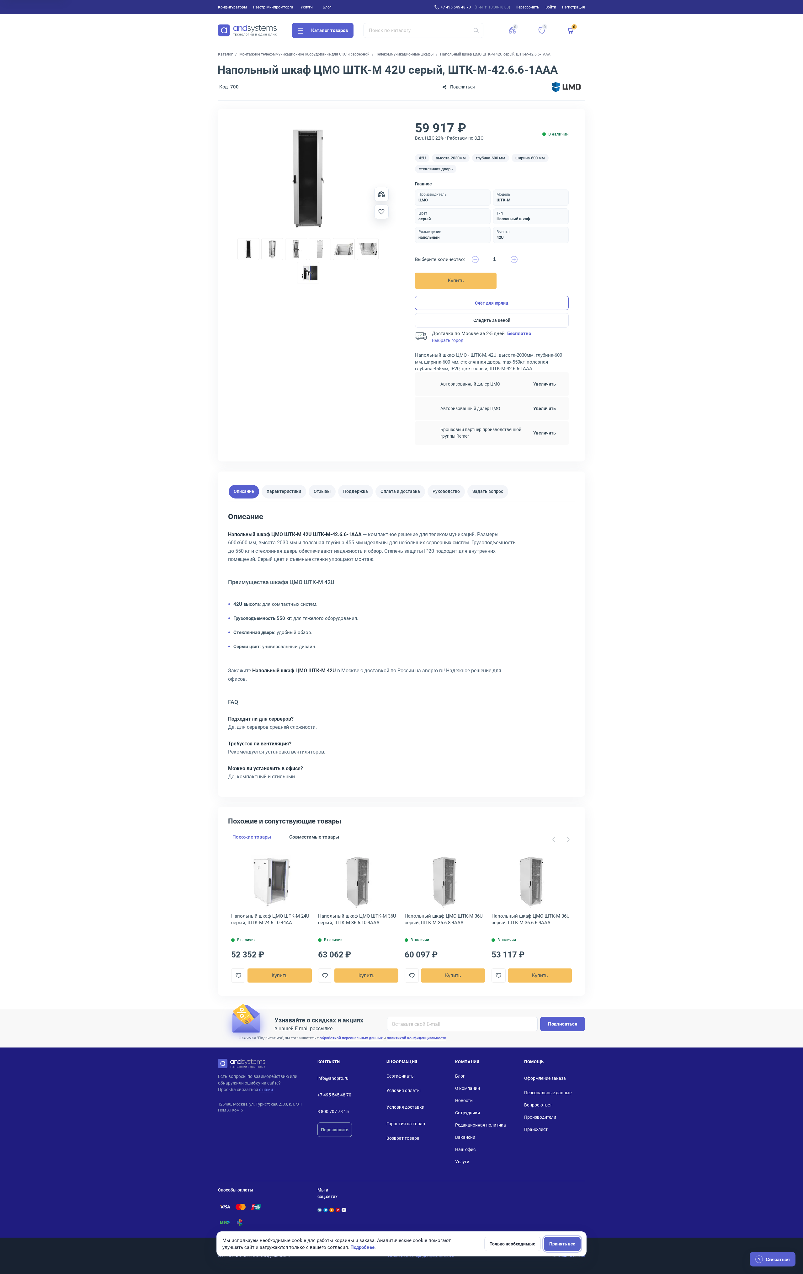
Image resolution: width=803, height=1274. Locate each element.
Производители (540, 1117)
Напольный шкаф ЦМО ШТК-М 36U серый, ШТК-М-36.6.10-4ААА (357, 919)
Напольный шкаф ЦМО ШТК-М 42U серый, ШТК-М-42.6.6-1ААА (495, 54)
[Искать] (476, 30)
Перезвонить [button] (527, 7)
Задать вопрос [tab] (487, 491)
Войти (550, 7)
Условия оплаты (403, 1090)
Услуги (306, 7)
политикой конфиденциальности (416, 1038)
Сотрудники (467, 1112)
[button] (512, 30)
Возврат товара (402, 1138)
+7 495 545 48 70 (456, 7)
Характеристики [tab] (284, 491)
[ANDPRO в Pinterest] (338, 1210)
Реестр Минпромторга (273, 7)
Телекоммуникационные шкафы (404, 54)
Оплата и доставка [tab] (400, 491)
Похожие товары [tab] (251, 837)
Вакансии (465, 1137)
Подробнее (362, 1247)
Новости (464, 1100)
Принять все (562, 1243)
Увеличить (544, 383)
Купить (456, 280)
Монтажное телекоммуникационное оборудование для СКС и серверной (304, 54)
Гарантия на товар (405, 1123)
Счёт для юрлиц (491, 303)
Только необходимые (512, 1243)
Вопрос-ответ (538, 1104)
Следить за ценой (491, 320)
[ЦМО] (566, 87)
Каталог (225, 54)
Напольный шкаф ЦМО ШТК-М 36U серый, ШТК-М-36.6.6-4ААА (531, 919)
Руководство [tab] (446, 491)
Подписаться (562, 1024)
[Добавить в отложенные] (381, 212)
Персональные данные (548, 1092)
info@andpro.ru (332, 1078)
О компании (467, 1088)
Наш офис (465, 1149)
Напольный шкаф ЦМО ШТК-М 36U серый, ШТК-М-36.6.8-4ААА (444, 919)
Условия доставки (405, 1107)
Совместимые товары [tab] (314, 837)
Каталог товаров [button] (329, 30)
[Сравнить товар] (381, 194)
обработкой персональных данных (351, 1038)
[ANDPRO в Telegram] (325, 1210)
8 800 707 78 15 (333, 1111)
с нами (266, 1089)
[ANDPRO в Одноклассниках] (331, 1210)
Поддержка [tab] (355, 491)
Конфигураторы (232, 7)
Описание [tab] (244, 491)
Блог (327, 7)
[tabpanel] (401, 649)
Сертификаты (400, 1076)
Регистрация (573, 7)
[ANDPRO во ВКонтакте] (319, 1210)
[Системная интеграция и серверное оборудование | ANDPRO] (247, 30)
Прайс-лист (536, 1129)
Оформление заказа (545, 1078)
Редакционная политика (480, 1124)
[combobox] (424, 30)
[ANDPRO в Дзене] (344, 1210)
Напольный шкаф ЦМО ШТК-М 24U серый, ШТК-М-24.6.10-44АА (270, 919)
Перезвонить (334, 1129)
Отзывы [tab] (322, 491)
